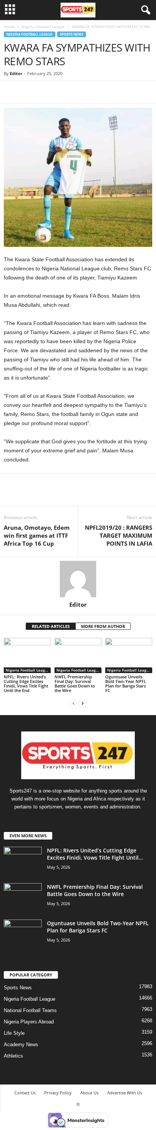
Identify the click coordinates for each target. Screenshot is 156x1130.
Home (9, 26)
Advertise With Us (124, 1092)
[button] (144, 10)
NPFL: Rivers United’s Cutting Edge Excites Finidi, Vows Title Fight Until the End (26, 683)
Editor (16, 73)
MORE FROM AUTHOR (103, 626)
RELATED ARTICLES (51, 626)
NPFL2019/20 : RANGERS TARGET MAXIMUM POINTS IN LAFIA (118, 535)
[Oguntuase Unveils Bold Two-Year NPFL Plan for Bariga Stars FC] (128, 655)
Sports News (71, 34)
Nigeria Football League (43, 26)
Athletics (13, 1056)
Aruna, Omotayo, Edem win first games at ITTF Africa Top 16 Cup (37, 535)
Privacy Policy (58, 1092)
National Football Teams (30, 1010)
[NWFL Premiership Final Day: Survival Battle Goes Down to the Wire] (78, 655)
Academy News (21, 1044)
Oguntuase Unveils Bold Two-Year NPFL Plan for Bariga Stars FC (125, 683)
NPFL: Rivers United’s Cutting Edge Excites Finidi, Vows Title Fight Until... (95, 854)
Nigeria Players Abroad (29, 1022)
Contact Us (25, 1092)
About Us (89, 1092)
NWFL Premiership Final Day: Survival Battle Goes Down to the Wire (75, 683)
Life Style (14, 1033)
